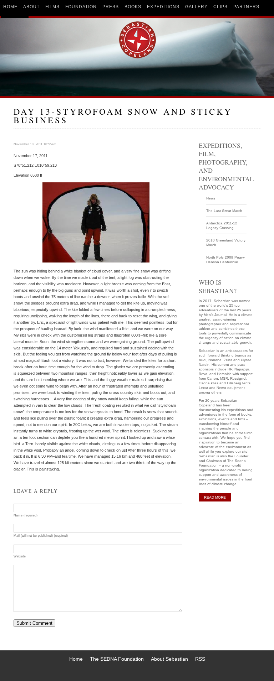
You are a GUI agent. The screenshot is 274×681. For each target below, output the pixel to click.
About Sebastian (169, 659)
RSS (200, 659)
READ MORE (215, 497)
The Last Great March (224, 211)
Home (76, 659)
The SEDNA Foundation (117, 659)
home (10, 6)
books (133, 6)
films (52, 6)
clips (220, 6)
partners (246, 6)
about (31, 6)
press (110, 6)
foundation (81, 6)
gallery (196, 6)
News (210, 198)
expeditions (163, 6)
